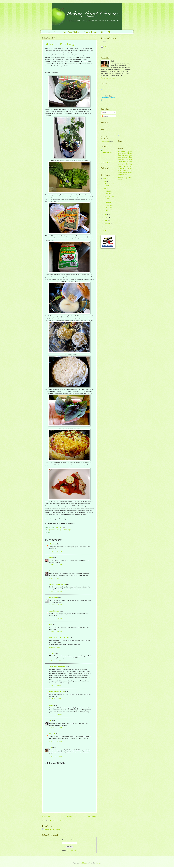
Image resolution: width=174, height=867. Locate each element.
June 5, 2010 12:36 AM (55, 578)
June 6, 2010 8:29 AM (55, 741)
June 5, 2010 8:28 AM (55, 618)
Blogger (98, 863)
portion (130, 168)
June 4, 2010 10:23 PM (55, 551)
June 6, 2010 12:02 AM (55, 714)
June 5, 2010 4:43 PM (55, 699)
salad (130, 170)
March (106, 220)
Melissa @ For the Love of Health (59, 638)
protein (120, 170)
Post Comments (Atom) (56, 821)
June (106, 181)
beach (119, 153)
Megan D (52, 734)
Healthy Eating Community (108, 97)
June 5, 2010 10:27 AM (55, 647)
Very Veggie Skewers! (107, 202)
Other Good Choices (71, 32)
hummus (126, 166)
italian (130, 166)
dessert (128, 159)
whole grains (125, 177)
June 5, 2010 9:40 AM (55, 632)
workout (120, 179)
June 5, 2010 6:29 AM (55, 605)
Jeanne (51, 705)
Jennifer (51, 653)
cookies (124, 157)
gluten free (52, 530)
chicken (129, 153)
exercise (125, 162)
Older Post (92, 816)
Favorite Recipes (90, 32)
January (107, 227)
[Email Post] (63, 527)
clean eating (128, 155)
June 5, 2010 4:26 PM (55, 685)
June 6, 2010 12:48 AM (55, 728)
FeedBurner (73, 850)
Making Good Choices (105, 141)
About (56, 32)
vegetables (122, 174)
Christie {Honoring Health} (57, 584)
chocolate (121, 155)
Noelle (51, 557)
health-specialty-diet (61, 530)
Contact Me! (106, 32)
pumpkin (125, 170)
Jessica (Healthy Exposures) (57, 667)
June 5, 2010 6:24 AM (55, 591)
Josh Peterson (84, 863)
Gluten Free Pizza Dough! (60, 44)
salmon (120, 172)
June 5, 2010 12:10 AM (55, 565)
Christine (52, 544)
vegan (69, 530)
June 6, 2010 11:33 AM (55, 756)
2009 (104, 230)
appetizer (130, 151)
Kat (50, 571)
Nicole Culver (109, 96)
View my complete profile (108, 78)
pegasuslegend (53, 598)
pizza (124, 168)
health (129, 164)
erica (50, 624)
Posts (104, 113)
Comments (106, 116)
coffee (119, 157)
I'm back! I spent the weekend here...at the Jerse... (108, 208)
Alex (50, 720)
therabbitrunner (54, 611)
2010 (104, 178)
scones (125, 172)
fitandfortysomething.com (57, 692)
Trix (50, 747)
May (106, 214)
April (106, 217)
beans (124, 153)
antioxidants (121, 151)
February (107, 224)
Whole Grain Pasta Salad (109, 184)
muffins (120, 168)
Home (47, 32)
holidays (120, 166)
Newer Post (46, 816)
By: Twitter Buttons (106, 163)
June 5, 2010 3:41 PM (55, 660)
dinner (120, 162)
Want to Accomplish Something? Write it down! (109, 190)
